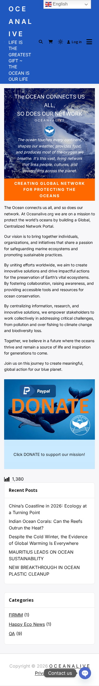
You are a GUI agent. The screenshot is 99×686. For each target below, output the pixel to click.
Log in (77, 42)
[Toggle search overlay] (41, 42)
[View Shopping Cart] (50, 42)
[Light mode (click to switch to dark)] (60, 41)
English (60, 4)
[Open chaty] (85, 673)
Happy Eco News (27, 624)
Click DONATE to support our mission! (49, 454)
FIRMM (16, 615)
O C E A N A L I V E (20, 21)
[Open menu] (89, 42)
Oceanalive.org (40, 213)
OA (12, 633)
